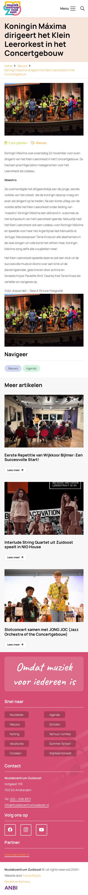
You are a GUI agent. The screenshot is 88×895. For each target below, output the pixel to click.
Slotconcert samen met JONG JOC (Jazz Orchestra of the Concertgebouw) (41, 632)
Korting (14, 734)
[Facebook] (10, 830)
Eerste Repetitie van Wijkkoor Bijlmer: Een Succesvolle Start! (43, 457)
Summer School (59, 743)
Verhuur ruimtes (60, 734)
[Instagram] (26, 830)
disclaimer (11, 881)
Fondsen (15, 753)
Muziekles (16, 715)
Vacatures (16, 743)
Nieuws (41, 143)
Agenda (31, 368)
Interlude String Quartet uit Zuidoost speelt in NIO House (38, 544)
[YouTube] (41, 830)
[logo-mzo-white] (12, 8)
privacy (25, 881)
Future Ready (32, 875)
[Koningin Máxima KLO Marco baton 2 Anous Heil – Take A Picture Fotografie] (44, 320)
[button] (68, 8)
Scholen (54, 724)
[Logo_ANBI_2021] (10, 889)
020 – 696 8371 (20, 799)
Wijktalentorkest (60, 753)
